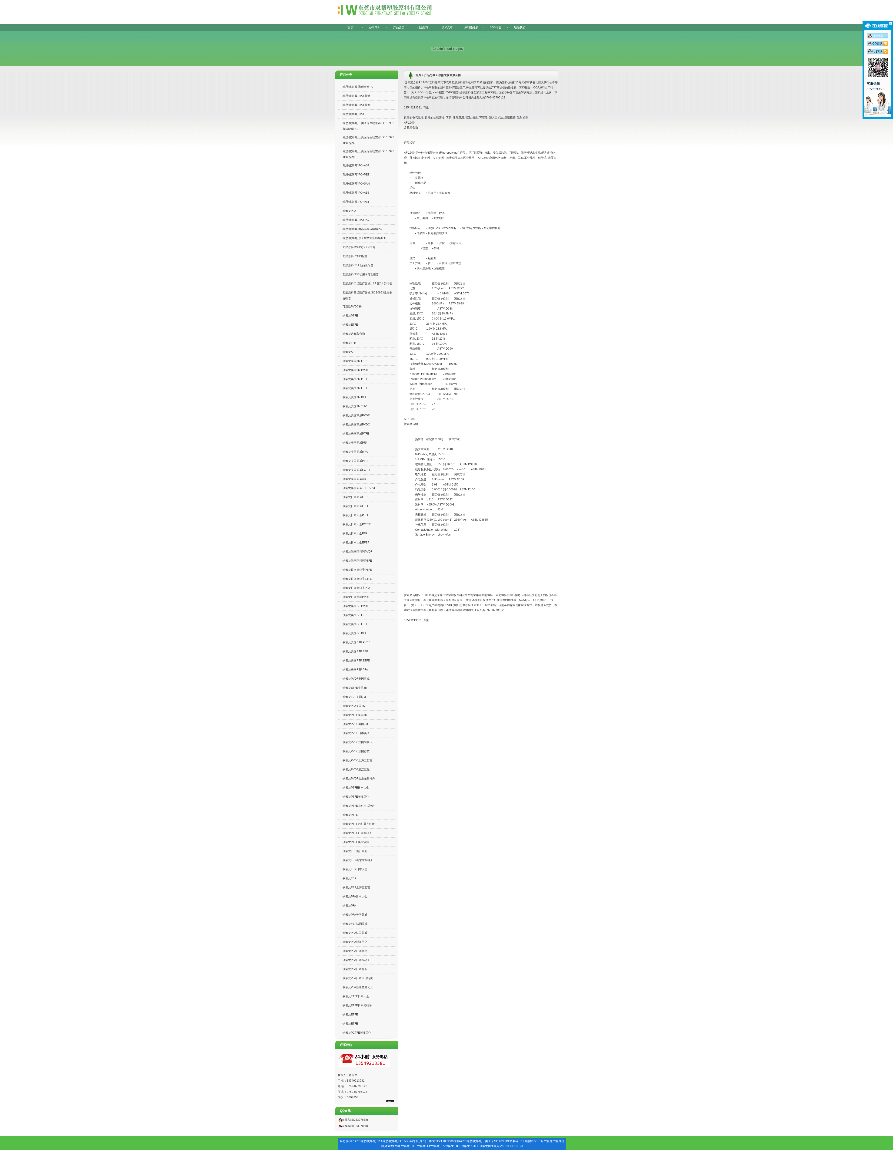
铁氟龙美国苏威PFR (355, 460)
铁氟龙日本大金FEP (355, 497)
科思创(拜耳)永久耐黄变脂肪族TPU (364, 238)
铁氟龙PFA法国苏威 (355, 932)
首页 (418, 75)
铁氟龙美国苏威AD (354, 479)
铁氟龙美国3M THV (355, 406)
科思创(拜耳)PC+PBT (356, 201)
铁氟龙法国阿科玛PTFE (357, 560)
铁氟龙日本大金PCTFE (357, 524)
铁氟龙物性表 (488, 1146)
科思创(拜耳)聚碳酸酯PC (358, 86)
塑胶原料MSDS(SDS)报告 (359, 247)
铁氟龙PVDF (392, 1146)
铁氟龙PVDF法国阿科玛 (357, 742)
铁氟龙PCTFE (470, 1146)
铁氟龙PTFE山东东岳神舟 (359, 805)
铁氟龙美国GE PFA (354, 633)
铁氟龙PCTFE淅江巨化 (357, 1032)
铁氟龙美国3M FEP (355, 361)
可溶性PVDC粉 (352, 306)
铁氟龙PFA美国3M (354, 706)
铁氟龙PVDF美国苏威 (356, 678)
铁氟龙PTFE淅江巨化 (356, 796)
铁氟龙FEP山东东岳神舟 (358, 860)
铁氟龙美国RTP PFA (355, 669)
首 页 (350, 27)
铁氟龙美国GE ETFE (355, 624)
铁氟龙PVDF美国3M (355, 724)
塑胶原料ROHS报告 (355, 256)
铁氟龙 (548, 1141)
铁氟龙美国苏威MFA (355, 451)
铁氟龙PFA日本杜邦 (355, 951)
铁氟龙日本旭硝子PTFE (357, 569)
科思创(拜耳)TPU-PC (356, 220)
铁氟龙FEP (349, 878)
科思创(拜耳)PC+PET (356, 174)
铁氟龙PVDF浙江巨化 (356, 769)
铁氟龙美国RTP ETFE (356, 660)
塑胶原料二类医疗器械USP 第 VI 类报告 (367, 283)
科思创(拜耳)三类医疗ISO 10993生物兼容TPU (495, 1141)
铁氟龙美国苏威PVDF (356, 415)
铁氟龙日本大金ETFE (356, 506)
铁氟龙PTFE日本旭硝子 (357, 833)
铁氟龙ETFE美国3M (355, 687)
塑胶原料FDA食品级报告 (358, 265)
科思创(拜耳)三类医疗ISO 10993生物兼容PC (438, 1141)
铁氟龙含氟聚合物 (354, 333)
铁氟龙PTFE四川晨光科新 (359, 824)
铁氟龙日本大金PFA (355, 533)
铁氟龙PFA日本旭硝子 (356, 960)
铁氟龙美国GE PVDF (356, 606)
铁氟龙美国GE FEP (355, 615)
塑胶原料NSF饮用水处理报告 (361, 274)
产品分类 (398, 27)
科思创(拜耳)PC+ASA (356, 165)
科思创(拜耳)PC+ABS (356, 192)
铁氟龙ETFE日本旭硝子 (357, 1005)
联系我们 (519, 27)
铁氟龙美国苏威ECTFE (357, 470)
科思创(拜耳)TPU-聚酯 (356, 105)
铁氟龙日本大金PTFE (356, 515)
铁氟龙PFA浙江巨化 (355, 942)
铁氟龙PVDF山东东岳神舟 (359, 778)
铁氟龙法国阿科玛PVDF (357, 551)
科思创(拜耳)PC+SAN (356, 183)
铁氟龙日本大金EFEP (356, 542)
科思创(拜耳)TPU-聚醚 (356, 96)
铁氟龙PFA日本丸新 (355, 969)
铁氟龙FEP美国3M (354, 696)
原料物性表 (471, 27)
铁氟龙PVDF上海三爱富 (357, 760)
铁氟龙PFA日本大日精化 (358, 978)
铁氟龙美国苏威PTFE (356, 433)
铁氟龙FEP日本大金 (355, 869)
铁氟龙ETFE (350, 324)
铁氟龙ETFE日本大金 (356, 996)
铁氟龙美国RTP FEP (355, 651)
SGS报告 (495, 27)
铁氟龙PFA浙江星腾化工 (358, 987)
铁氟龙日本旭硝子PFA (356, 588)
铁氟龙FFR (349, 342)
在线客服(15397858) (355, 1119)
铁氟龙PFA (349, 210)
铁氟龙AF (348, 352)
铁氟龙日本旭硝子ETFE (357, 578)
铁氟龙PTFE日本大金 (356, 787)
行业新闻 (423, 27)
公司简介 (374, 27)
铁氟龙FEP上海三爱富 (356, 887)
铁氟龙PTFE (350, 315)
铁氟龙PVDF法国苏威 (356, 751)
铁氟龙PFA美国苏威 (355, 914)
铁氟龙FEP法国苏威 (355, 923)
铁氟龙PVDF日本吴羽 (356, 733)
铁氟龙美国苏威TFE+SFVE (359, 488)
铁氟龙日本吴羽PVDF (356, 597)
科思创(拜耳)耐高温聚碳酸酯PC (362, 229)
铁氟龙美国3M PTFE (355, 379)
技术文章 (447, 27)
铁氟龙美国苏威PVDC (356, 424)
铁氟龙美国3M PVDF (356, 370)
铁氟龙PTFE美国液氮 (356, 842)
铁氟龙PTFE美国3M (355, 715)
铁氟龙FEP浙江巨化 (355, 851)
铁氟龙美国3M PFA (354, 397)
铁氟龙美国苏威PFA (355, 442)
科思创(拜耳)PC (350, 1141)
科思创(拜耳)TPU (353, 114)
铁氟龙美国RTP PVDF (356, 642)
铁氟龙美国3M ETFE (355, 388)
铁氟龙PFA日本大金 (355, 896)
